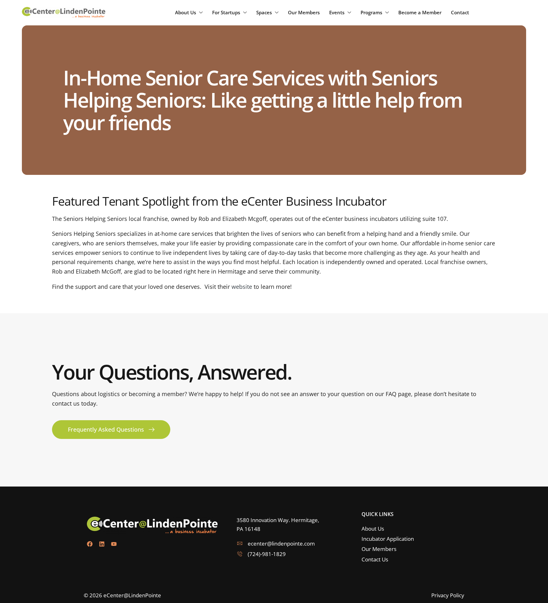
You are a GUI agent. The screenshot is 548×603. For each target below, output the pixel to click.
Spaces (264, 12)
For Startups (226, 12)
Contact (460, 12)
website (242, 286)
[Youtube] (114, 544)
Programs (371, 12)
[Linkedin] (102, 544)
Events (336, 12)
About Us (185, 12)
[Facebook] (90, 544)
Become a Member (419, 12)
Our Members (304, 12)
